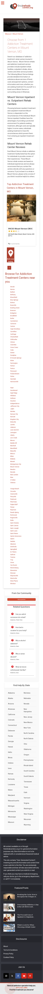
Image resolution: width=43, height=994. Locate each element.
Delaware (11, 731)
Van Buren (13, 565)
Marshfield (13, 448)
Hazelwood (13, 390)
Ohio (25, 744)
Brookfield (13, 316)
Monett (12, 461)
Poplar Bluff (14, 504)
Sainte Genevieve (15, 536)
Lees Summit (14, 430)
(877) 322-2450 (21, 988)
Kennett (12, 417)
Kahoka (12, 411)
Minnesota (12, 811)
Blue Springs (14, 300)
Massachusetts (13, 801)
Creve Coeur (14, 347)
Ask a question (21, 599)
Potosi (12, 507)
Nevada (12, 472)
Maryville (13, 451)
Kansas (10, 774)
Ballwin (12, 292)
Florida (10, 736)
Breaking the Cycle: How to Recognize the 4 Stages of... (27, 895)
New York (27, 728)
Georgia (11, 741)
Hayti (12, 388)
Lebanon (13, 427)
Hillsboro (13, 395)
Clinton (12, 342)
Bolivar (12, 302)
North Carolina (29, 733)
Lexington (13, 432)
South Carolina (29, 771)
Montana (27, 693)
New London (14, 475)
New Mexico (28, 722)
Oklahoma (27, 749)
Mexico (12, 453)
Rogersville (13, 517)
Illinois (10, 757)
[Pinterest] (30, 976)
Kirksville (13, 422)
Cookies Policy (8, 957)
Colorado (11, 720)
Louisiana (11, 784)
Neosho (12, 469)
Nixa (11, 477)
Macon (12, 440)
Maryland (11, 795)
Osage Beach (14, 488)
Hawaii (10, 747)
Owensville (13, 494)
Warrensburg (14, 568)
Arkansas (11, 709)
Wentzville (13, 578)
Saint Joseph (14, 528)
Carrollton (13, 331)
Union (12, 562)
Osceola (13, 491)
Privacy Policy (8, 954)
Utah (25, 792)
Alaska (10, 698)
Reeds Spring (14, 512)
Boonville (13, 305)
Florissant (13, 371)
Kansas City (14, 414)
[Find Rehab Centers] (21, 6)
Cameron (13, 323)
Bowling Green (14, 308)
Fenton (12, 366)
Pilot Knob (13, 502)
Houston (13, 401)
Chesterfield (14, 337)
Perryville (13, 496)
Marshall (13, 446)
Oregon (26, 755)
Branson (13, 310)
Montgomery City (15, 464)
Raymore (13, 510)
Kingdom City (14, 419)
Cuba (12, 350)
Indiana (10, 763)
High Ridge (13, 393)
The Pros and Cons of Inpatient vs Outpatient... (25, 916)
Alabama (11, 693)
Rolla (12, 520)
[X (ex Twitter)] (12, 976)
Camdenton (14, 321)
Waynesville (14, 575)
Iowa (9, 768)
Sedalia (12, 541)
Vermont (27, 798)
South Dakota (29, 776)
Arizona (11, 704)
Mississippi (12, 817)
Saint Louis (13, 531)
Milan (12, 456)
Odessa (12, 482)
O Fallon (12, 480)
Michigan (11, 806)
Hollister (13, 398)
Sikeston (13, 544)
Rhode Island (28, 765)
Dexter (12, 352)
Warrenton (13, 570)
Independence (14, 403)
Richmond (13, 515)
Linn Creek (13, 438)
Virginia (26, 803)
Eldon (12, 360)
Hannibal (13, 379)
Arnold (12, 287)
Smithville (13, 546)
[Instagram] (6, 976)
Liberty (12, 435)
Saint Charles (14, 523)
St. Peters (13, 552)
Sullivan (12, 554)
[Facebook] (18, 976)
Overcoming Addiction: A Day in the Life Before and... (28, 906)
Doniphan (13, 355)
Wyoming (27, 825)
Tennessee (28, 782)
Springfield (13, 549)
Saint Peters (14, 533)
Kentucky (11, 779)
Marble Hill (13, 443)
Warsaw (12, 573)
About (5, 946)
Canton (12, 326)
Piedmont (13, 499)
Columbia (13, 345)
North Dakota (28, 738)
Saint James (14, 525)
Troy (11, 560)
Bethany (13, 294)
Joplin (12, 409)
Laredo (12, 424)
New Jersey (28, 717)
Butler (12, 318)
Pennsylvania (28, 760)
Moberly (12, 459)
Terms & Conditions (10, 950)
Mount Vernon (14, 467)
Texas (26, 787)
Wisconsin (27, 819)
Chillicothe (13, 339)
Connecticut (12, 725)
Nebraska (27, 698)
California (11, 714)
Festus (12, 368)
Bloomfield (13, 297)
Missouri (11, 822)
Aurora (12, 289)
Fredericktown (14, 374)
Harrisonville (14, 381)
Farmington (14, 363)
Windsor (13, 583)
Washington (28, 808)
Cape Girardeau (15, 329)
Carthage (13, 334)
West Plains (14, 581)
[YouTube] (24, 976)
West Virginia (28, 814)
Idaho (10, 752)
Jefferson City (14, 406)
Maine (10, 790)
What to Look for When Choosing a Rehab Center (26, 926)
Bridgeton (13, 313)
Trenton (12, 557)
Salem (12, 539)
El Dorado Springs (15, 358)
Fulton (12, 376)
